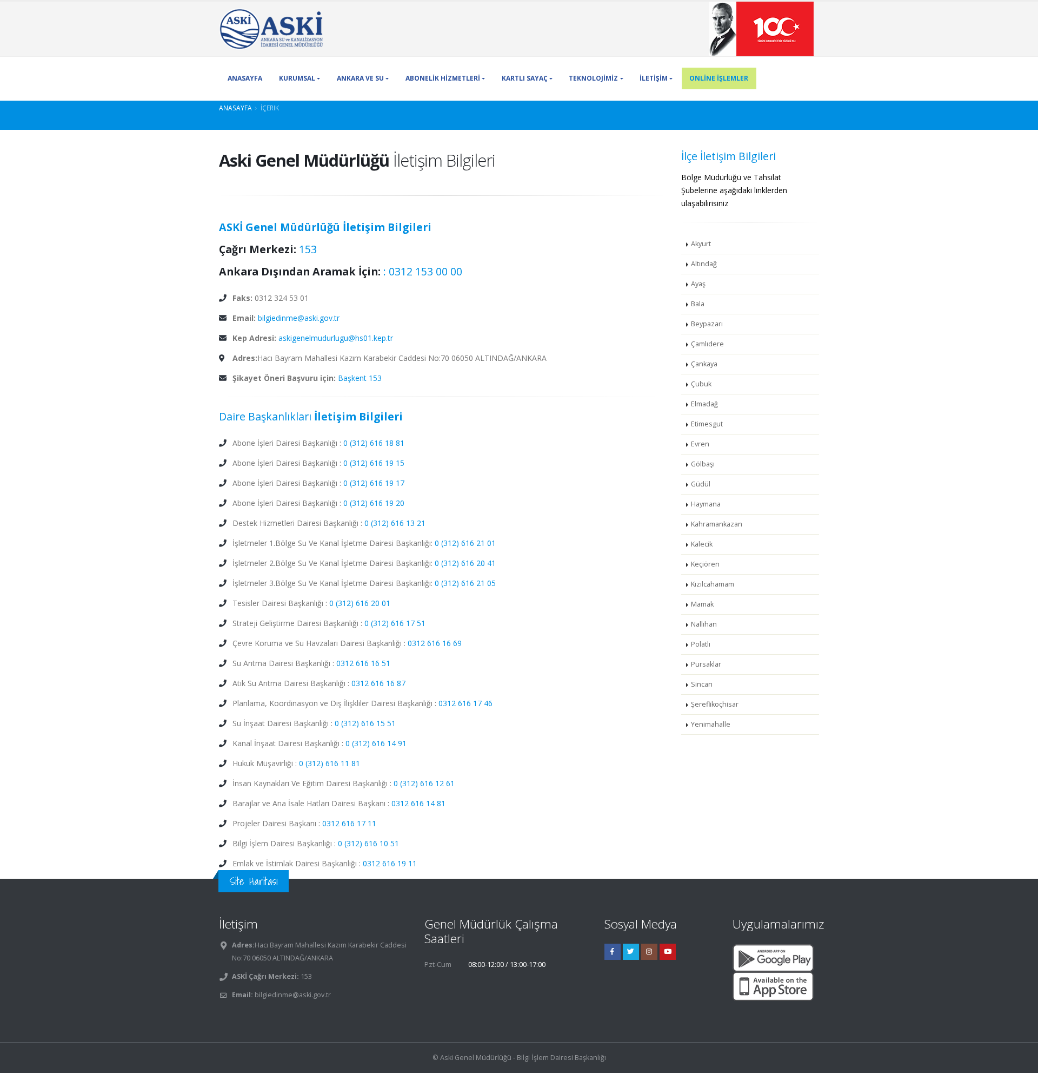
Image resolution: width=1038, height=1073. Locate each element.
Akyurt (701, 243)
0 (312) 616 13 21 (394, 523)
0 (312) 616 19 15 (373, 463)
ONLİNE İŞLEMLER (718, 78)
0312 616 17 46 (465, 703)
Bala (697, 303)
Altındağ (704, 263)
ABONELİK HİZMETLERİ (442, 78)
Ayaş (698, 283)
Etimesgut (707, 424)
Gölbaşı (703, 464)
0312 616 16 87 (378, 683)
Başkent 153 (360, 378)
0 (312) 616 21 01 (465, 543)
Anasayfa (235, 107)
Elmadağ (704, 404)
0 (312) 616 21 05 (465, 583)
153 (308, 249)
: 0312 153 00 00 (422, 271)
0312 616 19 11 (390, 863)
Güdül (700, 484)
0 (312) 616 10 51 (368, 843)
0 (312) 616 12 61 (424, 783)
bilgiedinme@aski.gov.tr (299, 318)
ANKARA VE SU (360, 78)
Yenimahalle (710, 724)
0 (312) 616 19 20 (373, 503)
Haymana (706, 504)
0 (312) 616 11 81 (329, 763)
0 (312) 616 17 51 (394, 623)
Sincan (702, 684)
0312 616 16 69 (435, 643)
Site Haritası (253, 881)
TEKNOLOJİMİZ (593, 78)
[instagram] (649, 952)
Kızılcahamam (712, 584)
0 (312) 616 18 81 (373, 443)
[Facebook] (612, 952)
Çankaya (704, 363)
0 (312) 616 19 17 (373, 483)
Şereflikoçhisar (714, 704)
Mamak (702, 604)
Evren (700, 444)
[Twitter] (631, 952)
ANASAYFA (245, 78)
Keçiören (705, 564)
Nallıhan (704, 624)
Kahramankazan (716, 524)
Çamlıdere (707, 343)
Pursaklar (706, 664)
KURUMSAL (297, 78)
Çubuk (701, 384)
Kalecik (702, 544)
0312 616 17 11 (349, 823)
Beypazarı (707, 323)
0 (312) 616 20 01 (359, 603)
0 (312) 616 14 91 (376, 743)
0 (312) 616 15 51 (365, 723)
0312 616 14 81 (418, 803)
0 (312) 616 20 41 (465, 563)
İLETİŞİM (654, 78)
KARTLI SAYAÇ (525, 78)
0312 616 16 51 (363, 663)
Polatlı (700, 644)
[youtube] (668, 952)
